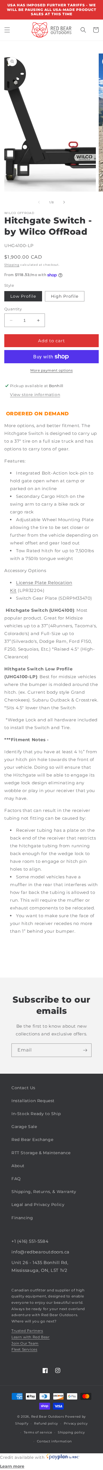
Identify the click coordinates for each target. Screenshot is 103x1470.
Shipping (11, 265)
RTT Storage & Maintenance (41, 1152)
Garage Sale (24, 1126)
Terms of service (38, 1432)
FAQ (16, 1178)
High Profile (64, 296)
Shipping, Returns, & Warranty (43, 1191)
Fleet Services (24, 1349)
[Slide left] (39, 202)
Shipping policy (71, 1432)
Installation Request (33, 1100)
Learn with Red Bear (30, 1337)
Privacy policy (76, 1423)
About (18, 1165)
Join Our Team (25, 1343)
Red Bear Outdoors (47, 1416)
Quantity (13, 309)
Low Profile (23, 296)
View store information (35, 394)
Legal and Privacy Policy (37, 1204)
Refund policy (46, 1423)
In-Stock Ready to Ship (36, 1113)
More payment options (51, 370)
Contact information (54, 1441)
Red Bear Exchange (32, 1139)
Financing (22, 1217)
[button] (7, 30)
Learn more (12, 1466)
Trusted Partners (27, 1330)
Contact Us (23, 1087)
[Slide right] (64, 202)
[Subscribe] (85, 1050)
